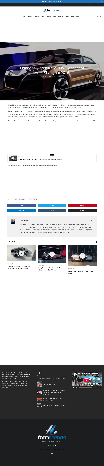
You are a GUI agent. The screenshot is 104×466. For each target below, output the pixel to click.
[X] (88, 5)
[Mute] (97, 387)
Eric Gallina (45, 76)
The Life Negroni (49, 384)
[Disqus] (52, 297)
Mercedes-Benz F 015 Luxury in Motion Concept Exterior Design (40, 159)
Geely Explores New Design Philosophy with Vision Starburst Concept (51, 269)
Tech (43, 16)
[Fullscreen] (99, 387)
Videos (49, 16)
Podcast (60, 16)
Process (29, 156)
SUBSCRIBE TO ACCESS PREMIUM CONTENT (52, 1)
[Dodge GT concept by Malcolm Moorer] (39, 392)
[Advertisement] (52, 30)
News (26, 156)
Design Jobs (61, 449)
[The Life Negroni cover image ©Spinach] (39, 384)
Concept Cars (21, 156)
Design (30, 16)
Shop (72, 16)
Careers (67, 16)
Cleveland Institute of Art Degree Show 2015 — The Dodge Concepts (54, 392)
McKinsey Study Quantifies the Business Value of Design (51, 378)
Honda (29, 199)
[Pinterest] (93, 5)
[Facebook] (86, 5)
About (41, 449)
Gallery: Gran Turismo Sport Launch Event (53, 399)
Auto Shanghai (22, 199)
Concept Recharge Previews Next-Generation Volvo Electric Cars (19, 267)
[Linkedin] (98, 5)
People (37, 16)
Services (77, 16)
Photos (54, 16)
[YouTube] (95, 5)
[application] (87, 380)
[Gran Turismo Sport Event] (39, 399)
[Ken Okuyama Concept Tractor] (39, 405)
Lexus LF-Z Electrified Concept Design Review (81, 272)
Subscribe (47, 449)
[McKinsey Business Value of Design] (52, 375)
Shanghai (35, 199)
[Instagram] (91, 5)
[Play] (73, 387)
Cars (24, 16)
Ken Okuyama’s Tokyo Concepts (54, 405)
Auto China (15, 199)
